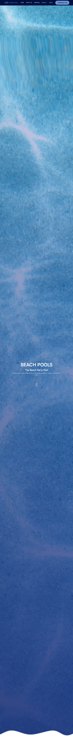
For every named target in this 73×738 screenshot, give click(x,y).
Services (37, 2)
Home (22, 2)
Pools (44, 2)
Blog (50, 2)
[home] (11, 2)
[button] (44, 2)
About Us (29, 2)
